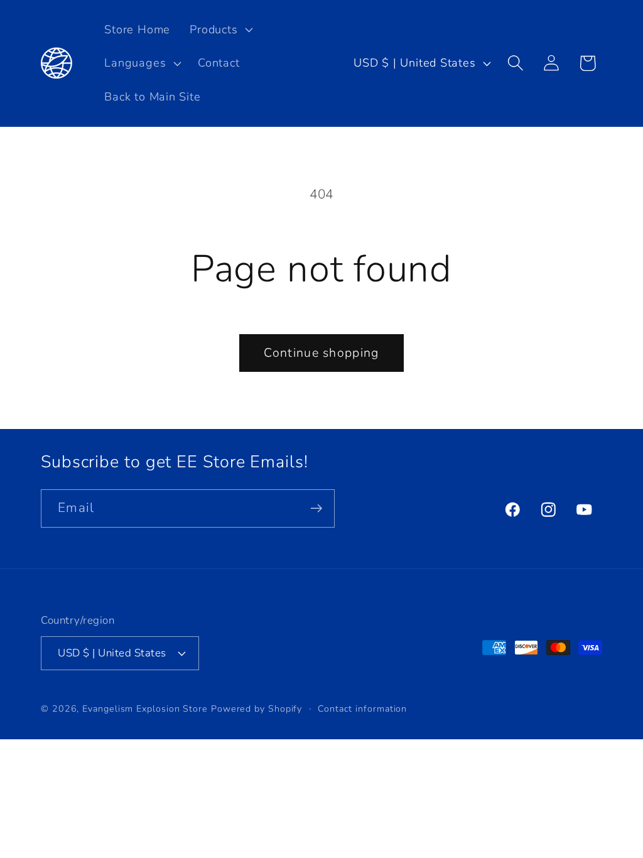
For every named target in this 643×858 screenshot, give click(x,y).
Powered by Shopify (256, 709)
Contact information (362, 709)
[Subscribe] (316, 508)
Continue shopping (321, 352)
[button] (220, 29)
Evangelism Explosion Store (145, 709)
